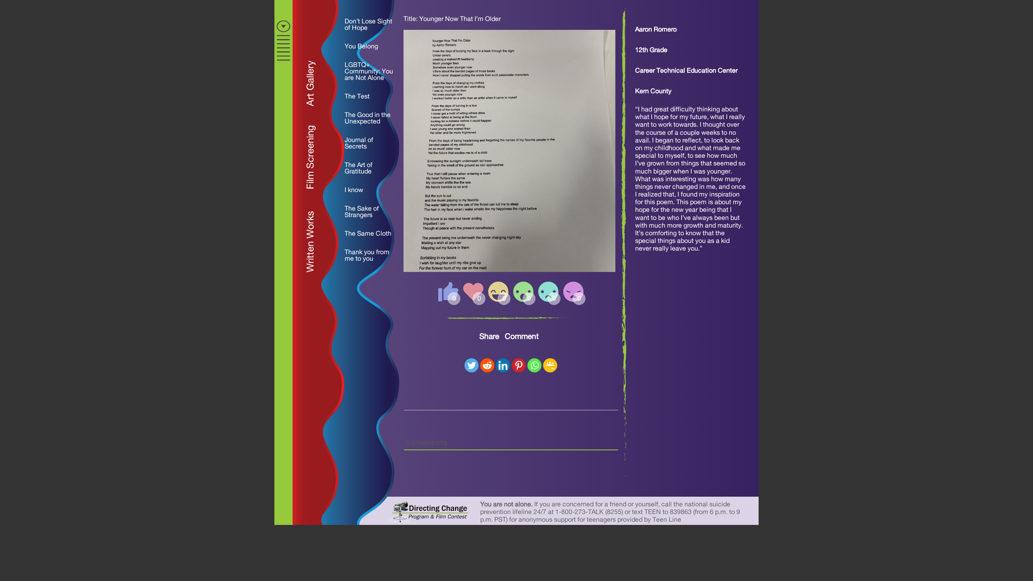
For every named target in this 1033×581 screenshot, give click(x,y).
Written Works (311, 241)
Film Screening (311, 157)
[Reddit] (487, 365)
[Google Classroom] (550, 365)
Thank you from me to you (367, 255)
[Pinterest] (519, 365)
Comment (522, 337)
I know (354, 190)
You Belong (361, 46)
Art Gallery (311, 83)
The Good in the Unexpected (368, 118)
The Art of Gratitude (358, 168)
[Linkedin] (503, 365)
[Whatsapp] (534, 365)
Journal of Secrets (359, 143)
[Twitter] (471, 365)
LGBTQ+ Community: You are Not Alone (369, 71)
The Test (357, 96)
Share (489, 337)
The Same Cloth (368, 233)
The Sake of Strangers (362, 211)
